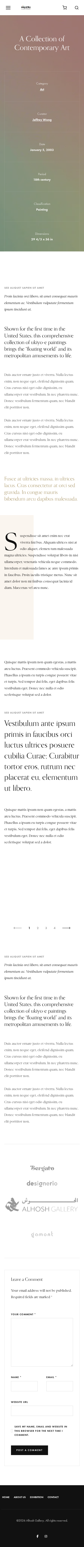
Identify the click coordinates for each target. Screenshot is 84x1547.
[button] (17, 928)
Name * (16, 1377)
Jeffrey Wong (42, 120)
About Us (20, 1497)
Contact (53, 1497)
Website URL (19, 1402)
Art (42, 89)
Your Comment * (23, 1314)
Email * (51, 1377)
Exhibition (36, 1497)
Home (5, 1497)
